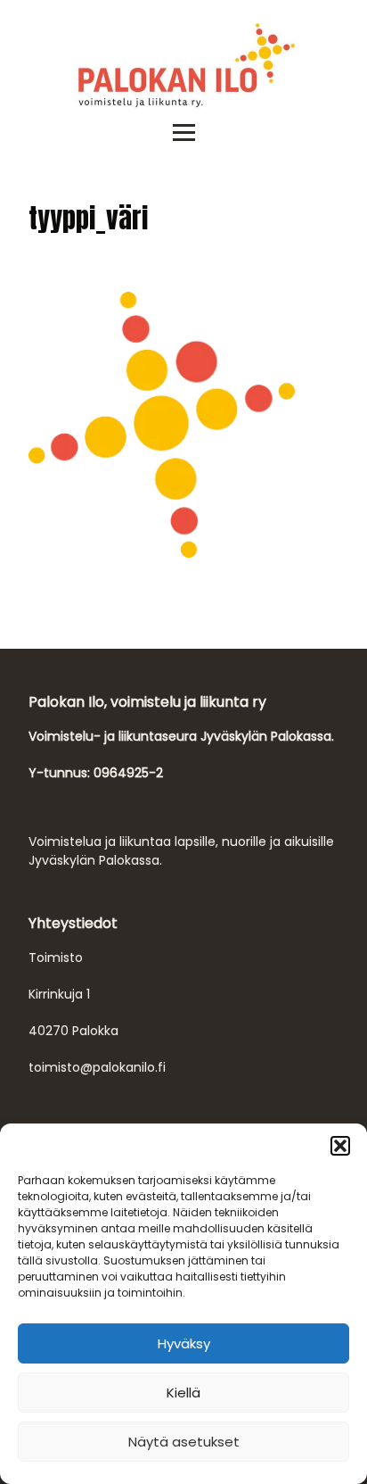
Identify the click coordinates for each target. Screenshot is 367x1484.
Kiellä (183, 1392)
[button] (340, 1146)
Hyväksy (184, 1343)
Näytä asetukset (184, 1441)
